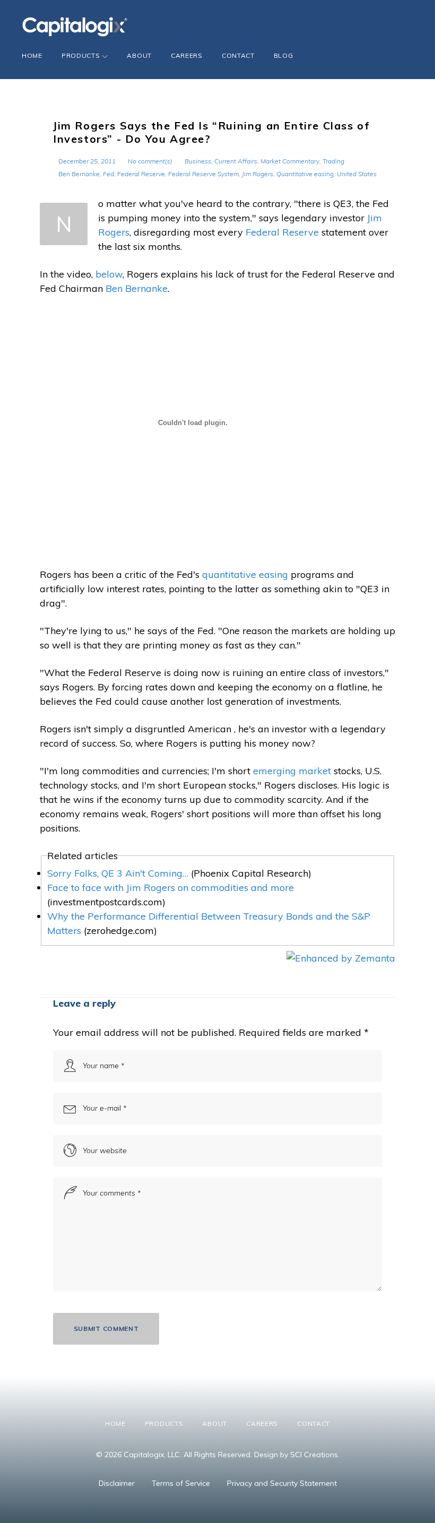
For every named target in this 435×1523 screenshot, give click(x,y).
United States (357, 174)
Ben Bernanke (79, 174)
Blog (283, 55)
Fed (108, 174)
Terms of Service (181, 1483)
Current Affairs (235, 161)
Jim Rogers (257, 174)
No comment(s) (150, 161)
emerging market (292, 771)
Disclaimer (117, 1483)
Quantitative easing (305, 174)
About (139, 55)
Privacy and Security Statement (282, 1483)
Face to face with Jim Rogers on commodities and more (170, 887)
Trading (333, 161)
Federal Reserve (141, 174)
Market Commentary (289, 161)
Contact (238, 55)
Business (198, 161)
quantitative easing (245, 574)
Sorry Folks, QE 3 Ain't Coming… (117, 873)
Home (32, 55)
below (109, 274)
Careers (187, 55)
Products (81, 55)
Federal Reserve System (203, 174)
